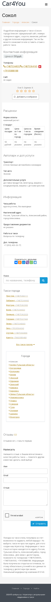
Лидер (15, 323)
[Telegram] (35, 262)
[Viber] (27, 262)
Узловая (14, 410)
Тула (12, 407)
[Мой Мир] (23, 262)
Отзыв (6, 487)
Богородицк (15, 368)
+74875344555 (13, 66)
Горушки (17, 319)
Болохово (14, 371)
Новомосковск (17, 397)
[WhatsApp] (31, 262)
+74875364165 (30, 66)
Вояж (15, 309)
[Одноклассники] (19, 262)
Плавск (13, 400)
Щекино (14, 413)
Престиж (17, 296)
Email (5, 475)
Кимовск (14, 387)
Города (15, 22)
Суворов (14, 404)
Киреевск (14, 391)
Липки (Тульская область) (22, 394)
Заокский (14, 384)
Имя (5, 466)
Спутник (16, 333)
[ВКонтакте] (16, 262)
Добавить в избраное (26, 96)
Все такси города (24, 344)
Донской (14, 378)
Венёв (13, 374)
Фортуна (17, 305)
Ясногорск (15, 417)
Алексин (25, 22)
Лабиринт (17, 300)
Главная (6, 22)
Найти (36, 588)
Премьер (17, 314)
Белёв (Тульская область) (22, 365)
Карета (16, 337)
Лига (15, 328)
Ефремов (14, 381)
